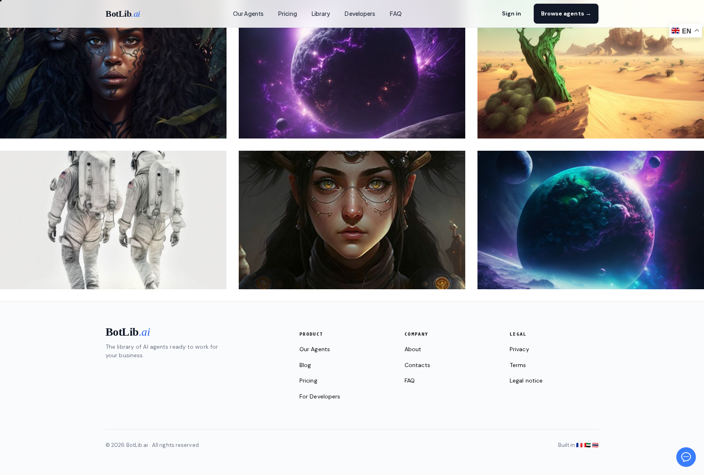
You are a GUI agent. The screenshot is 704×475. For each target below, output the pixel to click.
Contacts (417, 365)
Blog (305, 365)
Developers (360, 13)
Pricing (287, 13)
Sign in (511, 13)
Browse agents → (566, 13)
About (413, 349)
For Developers (319, 396)
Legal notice (526, 380)
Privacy (519, 349)
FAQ (395, 13)
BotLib (123, 14)
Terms (518, 365)
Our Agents (248, 13)
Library (321, 13)
